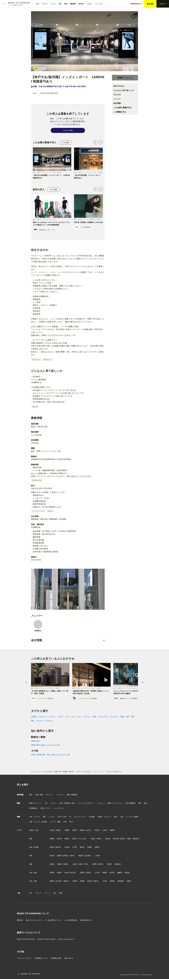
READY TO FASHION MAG (26, 939)
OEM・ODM (62, 817)
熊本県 (89, 881)
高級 (32, 720)
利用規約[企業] (56, 958)
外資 (64, 822)
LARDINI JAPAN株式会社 (49, 93)
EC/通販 (92, 817)
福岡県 (52, 881)
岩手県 (74, 830)
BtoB (71, 822)
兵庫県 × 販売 (35, 741)
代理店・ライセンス (104, 817)
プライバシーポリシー (24, 958)
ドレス (73, 716)
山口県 (97, 873)
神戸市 (100, 864)
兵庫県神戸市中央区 (53, 86)
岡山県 (67, 873)
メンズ (67, 716)
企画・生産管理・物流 (67, 803)
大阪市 (80, 864)
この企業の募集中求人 (122, 107)
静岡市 (65, 856)
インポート (52, 716)
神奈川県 (116, 839)
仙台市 (88, 830)
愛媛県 (119, 873)
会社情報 (117, 103)
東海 (30, 856)
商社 (44, 817)
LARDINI (33, 716)
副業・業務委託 (72, 795)
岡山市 (73, 873)
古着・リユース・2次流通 (38, 822)
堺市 (86, 864)
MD (46, 803)
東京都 (107, 839)
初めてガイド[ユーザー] (34, 920)
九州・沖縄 (33, 881)
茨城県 (52, 839)
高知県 (127, 873)
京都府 (59, 864)
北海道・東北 (33, 830)
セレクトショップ (80, 817)
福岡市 (65, 881)
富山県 (67, 847)
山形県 (104, 830)
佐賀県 (74, 881)
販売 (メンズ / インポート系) (61, 754)
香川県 (112, 873)
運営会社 (20, 920)
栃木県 (59, 839)
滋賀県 (52, 864)
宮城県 (82, 830)
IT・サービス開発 (132, 817)
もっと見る (65, 142)
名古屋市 (87, 856)
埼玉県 (74, 839)
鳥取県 (52, 873)
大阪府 (74, 864)
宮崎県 (112, 881)
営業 (139, 803)
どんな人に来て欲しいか (123, 90)
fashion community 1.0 (66, 939)
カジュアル (39, 720)
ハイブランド (49, 720)
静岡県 (59, 856)
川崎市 (129, 839)
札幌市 (58, 830)
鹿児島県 (120, 881)
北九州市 (59, 881)
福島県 (112, 830)
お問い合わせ (68, 958)
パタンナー (101, 803)
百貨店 (94, 716)
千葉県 (92, 839)
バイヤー (53, 803)
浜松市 (71, 856)
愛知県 (80, 856)
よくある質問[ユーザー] (53, 920)
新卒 (30, 795)
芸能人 (122, 716)
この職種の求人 (119, 112)
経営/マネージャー (35, 803)
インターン (60, 795)
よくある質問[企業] (70, 920)
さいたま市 (82, 839)
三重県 (97, 856)
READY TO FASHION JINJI (46, 939)
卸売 (115, 817)
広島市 (88, 873)
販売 (48, 754)
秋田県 (97, 830)
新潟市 (58, 847)
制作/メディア (45, 808)
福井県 (82, 847)
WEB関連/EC (33, 808)
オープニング (114, 716)
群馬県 (67, 839)
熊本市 (96, 881)
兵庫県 (33, 754)
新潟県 (52, 847)
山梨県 (89, 847)
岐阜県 (52, 856)
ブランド (38, 893)
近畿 (30, 864)
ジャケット (86, 716)
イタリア (60, 716)
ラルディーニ (42, 716)
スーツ (79, 716)
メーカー (52, 817)
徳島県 (104, 873)
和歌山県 (118, 864)
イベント (47, 893)
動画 (60, 893)
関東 (30, 839)
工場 (121, 817)
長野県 (97, 847)
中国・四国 (33, 873)
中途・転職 (39, 795)
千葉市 (98, 839)
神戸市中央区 (41, 754)
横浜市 (122, 839)
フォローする (68, 130)
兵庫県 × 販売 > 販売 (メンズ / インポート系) (45, 745)
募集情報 (117, 94)
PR (70, 817)
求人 (30, 893)
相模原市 (136, 839)
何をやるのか (119, 86)
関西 (132, 716)
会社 (54, 893)
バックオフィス (58, 808)
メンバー (117, 99)
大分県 (105, 881)
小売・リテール (34, 817)
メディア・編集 (55, 822)
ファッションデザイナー (85, 803)
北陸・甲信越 (33, 847)
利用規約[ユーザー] (41, 958)
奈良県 (109, 864)
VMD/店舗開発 (130, 803)
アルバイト (49, 795)
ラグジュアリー (103, 716)
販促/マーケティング (115, 803)
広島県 (82, 873)
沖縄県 (128, 881)
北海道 (52, 830)
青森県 (67, 830)
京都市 (65, 864)
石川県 (74, 847)
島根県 (59, 873)
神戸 (128, 716)
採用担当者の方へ (86, 920)
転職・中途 (37, 86)
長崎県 (82, 881)
